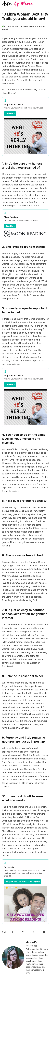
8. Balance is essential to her (22, 676)
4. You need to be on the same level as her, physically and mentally (23, 438)
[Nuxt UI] (17, 4)
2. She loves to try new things (23, 247)
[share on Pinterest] (23, 932)
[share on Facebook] (12, 932)
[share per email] (44, 932)
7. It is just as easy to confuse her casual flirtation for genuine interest (24, 614)
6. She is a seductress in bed (22, 555)
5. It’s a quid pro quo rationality (24, 501)
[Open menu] (48, 4)
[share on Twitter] (33, 932)
